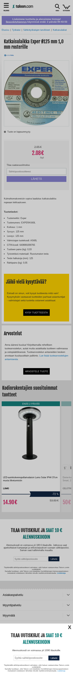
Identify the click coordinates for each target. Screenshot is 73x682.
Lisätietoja (61, 671)
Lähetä (54, 658)
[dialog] (36, 341)
